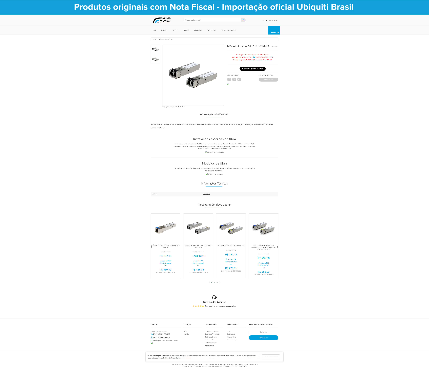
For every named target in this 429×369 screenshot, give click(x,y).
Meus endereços (232, 340)
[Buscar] (243, 20)
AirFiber (164, 30)
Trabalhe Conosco (211, 343)
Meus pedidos (231, 337)
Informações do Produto (214, 114)
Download (206, 194)
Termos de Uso (210, 340)
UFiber (175, 30)
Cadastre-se (273, 21)
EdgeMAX (198, 30)
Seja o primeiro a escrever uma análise (220, 306)
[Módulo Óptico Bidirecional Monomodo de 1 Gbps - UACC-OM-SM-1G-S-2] (263, 228)
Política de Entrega (211, 337)
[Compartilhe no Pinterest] (239, 79)
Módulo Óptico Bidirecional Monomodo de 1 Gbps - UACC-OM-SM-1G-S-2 (263, 247)
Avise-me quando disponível (253, 69)
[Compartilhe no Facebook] (229, 79)
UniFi (154, 30)
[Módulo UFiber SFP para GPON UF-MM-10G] (198, 228)
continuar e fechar (271, 357)
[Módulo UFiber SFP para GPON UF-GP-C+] (165, 228)
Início (185, 331)
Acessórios (212, 30)
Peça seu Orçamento (228, 30)
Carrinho (186, 334)
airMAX (186, 30)
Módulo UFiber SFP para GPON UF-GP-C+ (165, 246)
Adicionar (269, 80)
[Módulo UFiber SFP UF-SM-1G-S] (231, 228)
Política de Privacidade (171, 358)
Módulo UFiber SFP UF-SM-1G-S (231, 245)
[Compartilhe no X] (234, 79)
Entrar (264, 21)
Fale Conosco (209, 346)
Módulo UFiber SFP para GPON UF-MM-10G (198, 246)
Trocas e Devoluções (211, 331)
